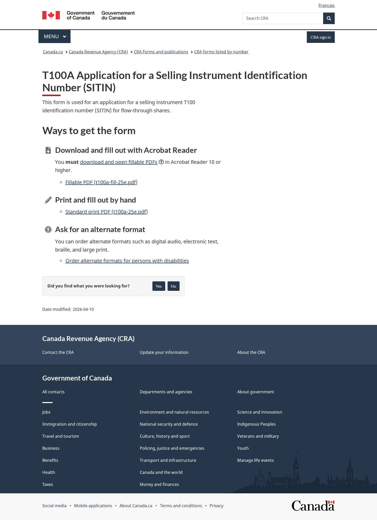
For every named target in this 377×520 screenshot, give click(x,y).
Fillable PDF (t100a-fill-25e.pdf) (101, 182)
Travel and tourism (60, 436)
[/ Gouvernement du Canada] (88, 16)
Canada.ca (53, 52)
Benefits (50, 460)
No (173, 286)
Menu (52, 36)
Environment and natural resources (174, 412)
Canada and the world (161, 472)
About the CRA (251, 352)
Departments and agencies (166, 392)
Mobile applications (93, 505)
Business (50, 448)
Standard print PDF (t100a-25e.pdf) (106, 211)
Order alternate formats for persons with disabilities (127, 260)
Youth (243, 448)
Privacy (216, 505)
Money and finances (159, 484)
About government (255, 392)
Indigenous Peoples (256, 424)
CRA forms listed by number (221, 52)
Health (48, 472)
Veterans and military (258, 436)
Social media (54, 505)
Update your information (164, 352)
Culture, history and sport (165, 436)
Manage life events (255, 460)
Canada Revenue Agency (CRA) (98, 52)
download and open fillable (118, 161)
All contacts (53, 392)
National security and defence (169, 424)
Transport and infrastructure (168, 460)
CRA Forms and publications (161, 52)
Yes (159, 286)
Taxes (47, 484)
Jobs (46, 412)
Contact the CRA (58, 352)
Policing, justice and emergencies (172, 448)
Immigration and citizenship (69, 424)
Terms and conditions (181, 505)
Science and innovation (259, 412)
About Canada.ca (136, 505)
